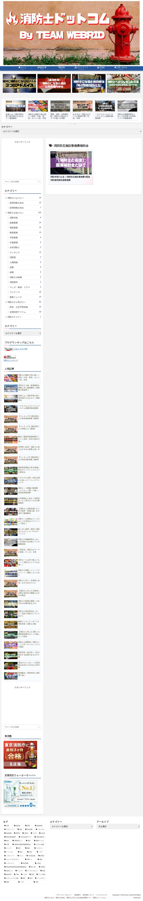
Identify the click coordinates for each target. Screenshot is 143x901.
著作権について (88, 895)
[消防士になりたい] (19, 83)
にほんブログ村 (20, 349)
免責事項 (77, 895)
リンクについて (101, 895)
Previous (3, 110)
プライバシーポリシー (64, 895)
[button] (39, 181)
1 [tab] (68, 124)
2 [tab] (71, 124)
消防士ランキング (11, 360)
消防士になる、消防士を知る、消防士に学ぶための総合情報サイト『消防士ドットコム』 (75, 898)
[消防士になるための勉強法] (88, 83)
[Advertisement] (22, 159)
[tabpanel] (15, 110)
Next (140, 110)
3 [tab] (75, 124)
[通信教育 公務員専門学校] (54, 83)
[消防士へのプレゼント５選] (123, 83)
